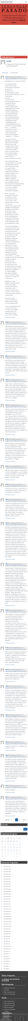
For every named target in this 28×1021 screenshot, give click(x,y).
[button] (26, 1)
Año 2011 (7, 904)
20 (14, 850)
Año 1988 (7, 961)
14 (17, 847)
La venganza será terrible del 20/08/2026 (10, 980)
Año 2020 (7, 881)
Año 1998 (7, 936)
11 (8, 847)
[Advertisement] (14, 40)
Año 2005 (7, 919)
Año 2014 (7, 896)
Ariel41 (8, 61)
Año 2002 (7, 926)
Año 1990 (7, 956)
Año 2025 (7, 869)
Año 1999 (7, 934)
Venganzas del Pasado (6, 2)
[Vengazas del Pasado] (14, 12)
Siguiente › (7, 820)
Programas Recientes (9, 988)
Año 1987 (7, 964)
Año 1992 (7, 951)
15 (20, 847)
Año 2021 (7, 879)
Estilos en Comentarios (9, 1009)
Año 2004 (7, 921)
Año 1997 (7, 939)
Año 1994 (7, 946)
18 (8, 850)
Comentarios (5, 72)
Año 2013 (7, 899)
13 (14, 847)
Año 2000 (7, 931)
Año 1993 (7, 949)
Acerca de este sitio (9, 1001)
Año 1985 (7, 969)
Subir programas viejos (9, 992)
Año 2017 (7, 889)
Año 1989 (7, 959)
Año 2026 (7, 866)
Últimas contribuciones (9, 994)
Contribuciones (14, 72)
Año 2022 (7, 876)
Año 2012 (7, 901)
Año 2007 (7, 914)
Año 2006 (7, 916)
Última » (25, 820)
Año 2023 (7, 874)
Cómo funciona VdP (8, 1007)
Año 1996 (7, 941)
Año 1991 (7, 953)
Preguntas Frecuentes (9, 1005)
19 (11, 850)
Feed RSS (6, 990)
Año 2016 (7, 891)
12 (11, 847)
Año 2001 (7, 929)
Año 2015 (7, 894)
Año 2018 (7, 886)
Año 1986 (7, 966)
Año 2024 (7, 871)
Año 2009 (7, 909)
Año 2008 (7, 911)
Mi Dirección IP (8, 1016)
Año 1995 (7, 944)
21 (17, 850)
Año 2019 (7, 884)
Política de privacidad (9, 1003)
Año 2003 (7, 924)
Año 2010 (7, 906)
